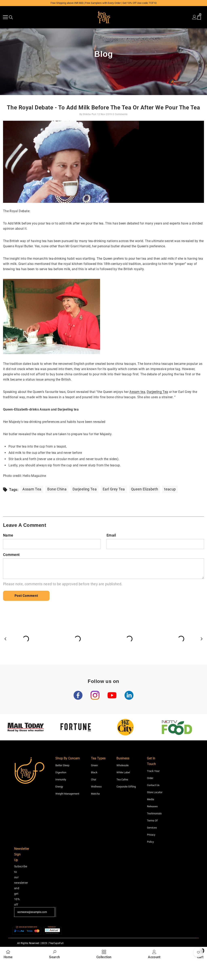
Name (8, 535)
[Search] (10, 17)
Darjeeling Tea (157, 392)
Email (111, 535)
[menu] (5, 17)
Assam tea (137, 392)
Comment (11, 554)
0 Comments (120, 114)
